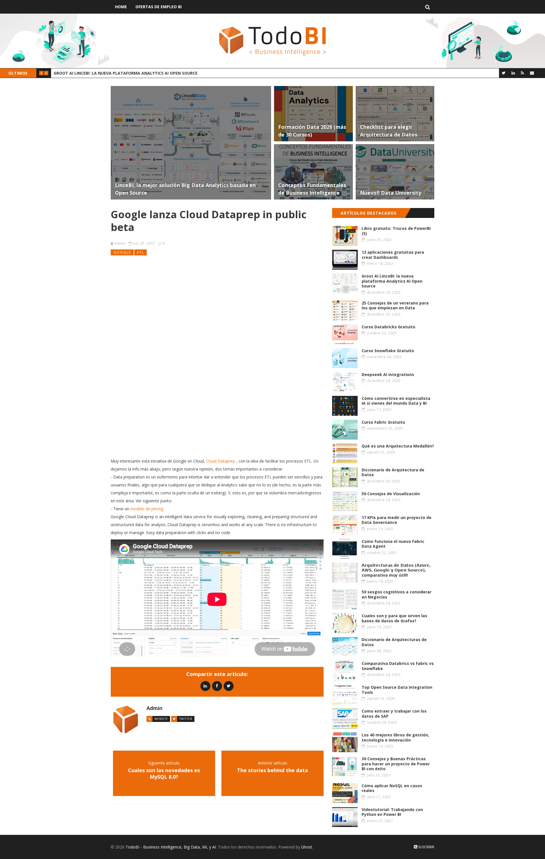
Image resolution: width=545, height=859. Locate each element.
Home (121, 6)
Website (161, 719)
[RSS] (522, 72)
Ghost (306, 847)
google (122, 252)
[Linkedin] (205, 685)
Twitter (185, 719)
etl (140, 252)
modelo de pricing (146, 508)
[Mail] (531, 72)
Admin (120, 243)
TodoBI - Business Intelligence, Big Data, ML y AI (170, 847)
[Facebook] (217, 685)
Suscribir (425, 847)
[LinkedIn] (513, 72)
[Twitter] (503, 72)
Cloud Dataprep (220, 461)
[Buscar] (427, 7)
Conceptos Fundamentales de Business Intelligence (112, 73)
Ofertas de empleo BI (158, 6)
